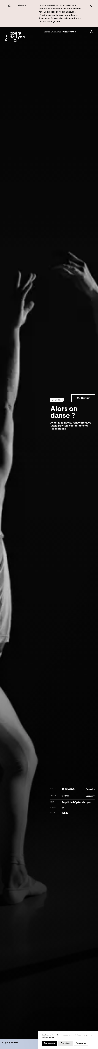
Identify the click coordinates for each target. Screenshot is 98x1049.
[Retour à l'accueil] (18, 35)
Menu (6, 38)
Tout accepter (49, 1043)
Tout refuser (65, 1043)
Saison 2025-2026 (53, 31)
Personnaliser (81, 1043)
